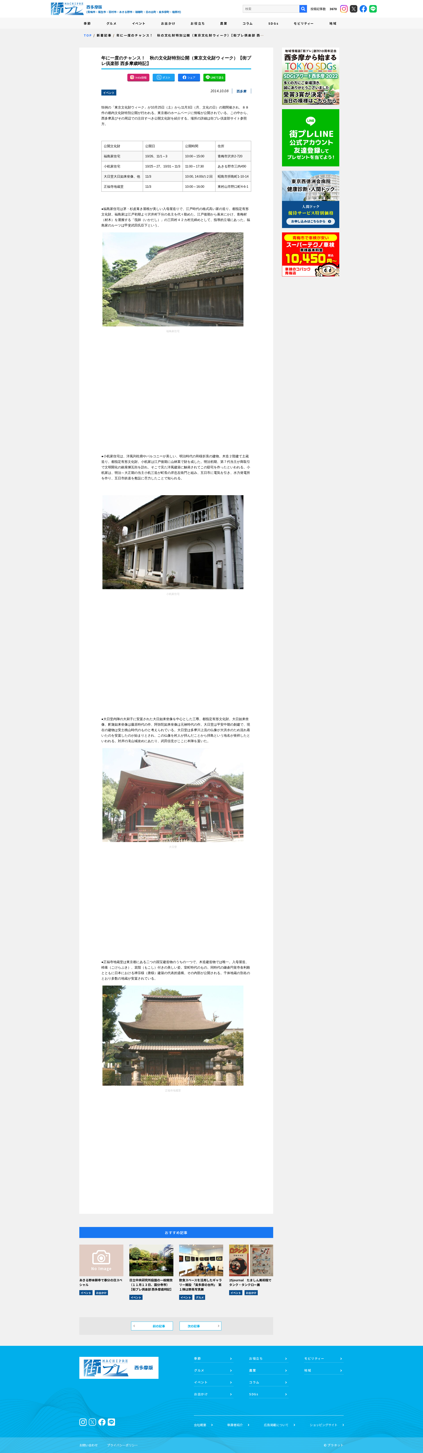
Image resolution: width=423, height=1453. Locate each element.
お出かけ (168, 23)
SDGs (273, 23)
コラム (248, 23)
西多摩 (242, 91)
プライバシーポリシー (122, 1445)
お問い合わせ (88, 1445)
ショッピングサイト (324, 1425)
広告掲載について (276, 1425)
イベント (139, 23)
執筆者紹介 (235, 1425)
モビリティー (304, 23)
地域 (333, 23)
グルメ (111, 23)
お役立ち (198, 23)
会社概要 (200, 1425)
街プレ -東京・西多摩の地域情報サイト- (67, 8)
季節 (87, 23)
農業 (224, 23)
